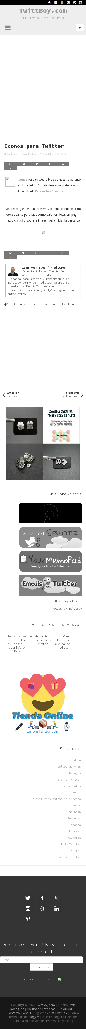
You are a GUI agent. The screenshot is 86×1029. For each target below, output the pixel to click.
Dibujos (75, 773)
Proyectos (73, 838)
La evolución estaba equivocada (56, 799)
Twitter (68, 304)
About (27, 1013)
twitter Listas (69, 857)
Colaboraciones (69, 766)
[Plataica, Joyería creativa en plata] (43, 443)
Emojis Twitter (69, 779)
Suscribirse (41, 967)
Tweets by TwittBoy (67, 608)
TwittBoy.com (43, 10)
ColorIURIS (66, 1009)
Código (76, 760)
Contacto (13, 1013)
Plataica (74, 825)
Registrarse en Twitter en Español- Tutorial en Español (16, 643)
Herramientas (71, 786)
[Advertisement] (43, 81)
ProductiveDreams (49, 191)
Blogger (33, 1017)
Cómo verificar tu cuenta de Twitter (60, 641)
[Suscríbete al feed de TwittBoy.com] (62, 979)
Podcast (75, 831)
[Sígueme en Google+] (57, 898)
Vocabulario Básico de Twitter (38, 640)
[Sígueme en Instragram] (28, 908)
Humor (76, 792)
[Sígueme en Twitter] (28, 898)
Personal (74, 818)
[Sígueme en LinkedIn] (57, 908)
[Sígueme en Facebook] (42, 898)
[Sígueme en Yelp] (42, 908)
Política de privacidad (41, 1009)
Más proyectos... (68, 601)
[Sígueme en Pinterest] (28, 919)
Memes (76, 805)
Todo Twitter (44, 304)
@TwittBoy (47, 154)
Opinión (75, 812)
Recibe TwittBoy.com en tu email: (41, 948)
